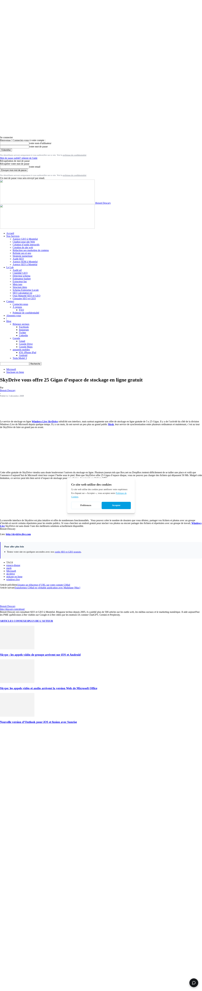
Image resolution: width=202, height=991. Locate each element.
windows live (13, 579)
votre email (34, 166)
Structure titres (20, 287)
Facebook (24, 327)
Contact (10, 301)
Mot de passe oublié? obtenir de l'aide (18, 158)
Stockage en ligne (15, 372)
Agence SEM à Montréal (25, 261)
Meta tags (17, 284)
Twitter (22, 332)
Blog (8, 321)
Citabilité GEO (20, 273)
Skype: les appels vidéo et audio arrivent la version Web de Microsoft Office (48, 688)
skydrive (10, 573)
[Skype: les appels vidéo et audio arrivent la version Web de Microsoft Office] (17, 682)
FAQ (21, 310)
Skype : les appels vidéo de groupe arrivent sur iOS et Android (40, 654)
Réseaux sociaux (21, 324)
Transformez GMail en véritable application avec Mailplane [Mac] (47, 587)
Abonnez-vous (13, 315)
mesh (9, 568)
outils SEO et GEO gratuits (68, 551)
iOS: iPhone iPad (27, 352)
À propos (17, 307)
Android (23, 355)
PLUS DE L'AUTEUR (40, 621)
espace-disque (13, 565)
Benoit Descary (7, 390)
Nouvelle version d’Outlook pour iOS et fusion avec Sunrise (38, 722)
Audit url (17, 270)
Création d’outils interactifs (26, 244)
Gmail (22, 341)
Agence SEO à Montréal (25, 264)
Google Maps (26, 346)
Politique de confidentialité (26, 312)
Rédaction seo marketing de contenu (31, 250)
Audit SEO (18, 258)
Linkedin (23, 335)
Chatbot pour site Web (24, 241)
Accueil (10, 233)
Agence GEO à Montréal (25, 239)
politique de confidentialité (74, 155)
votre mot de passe (38, 146)
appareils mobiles (21, 349)
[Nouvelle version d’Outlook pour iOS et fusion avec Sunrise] (17, 715)
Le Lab (10, 267)
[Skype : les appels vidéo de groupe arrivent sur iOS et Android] (17, 648)
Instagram (24, 329)
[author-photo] (7, 603)
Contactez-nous (20, 304)
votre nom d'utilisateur (40, 143)
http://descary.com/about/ (12, 609)
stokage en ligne (14, 576)
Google (16, 338)
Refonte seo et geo (22, 253)
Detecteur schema (21, 275)
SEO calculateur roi (22, 292)
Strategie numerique (23, 256)
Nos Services (12, 236)
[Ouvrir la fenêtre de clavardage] (193, 982)
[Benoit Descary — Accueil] (47, 228)
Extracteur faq (20, 281)
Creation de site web (23, 247)
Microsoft (11, 369)
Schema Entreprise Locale (26, 290)
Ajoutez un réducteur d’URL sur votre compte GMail (43, 584)
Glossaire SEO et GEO (24, 298)
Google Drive (26, 344)
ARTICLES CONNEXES (14, 621)
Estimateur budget (22, 278)
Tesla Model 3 (20, 358)
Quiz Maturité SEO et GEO (26, 295)
